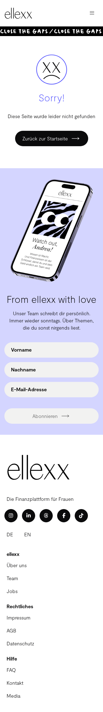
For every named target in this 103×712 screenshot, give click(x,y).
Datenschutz (20, 643)
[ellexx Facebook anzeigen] (63, 515)
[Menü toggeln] (92, 13)
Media (13, 696)
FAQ (11, 670)
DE (10, 534)
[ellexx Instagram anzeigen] (11, 515)
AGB (11, 630)
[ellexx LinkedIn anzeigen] (28, 515)
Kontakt (15, 683)
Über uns (17, 565)
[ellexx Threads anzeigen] (46, 515)
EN (27, 534)
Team (12, 578)
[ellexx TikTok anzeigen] (81, 515)
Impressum (18, 618)
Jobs (12, 591)
